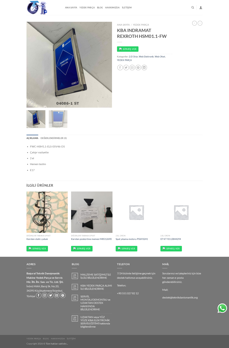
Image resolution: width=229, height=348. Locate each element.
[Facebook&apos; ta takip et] (38, 295)
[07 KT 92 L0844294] (181, 212)
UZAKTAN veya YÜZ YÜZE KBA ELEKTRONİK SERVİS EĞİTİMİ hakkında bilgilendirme (95, 321)
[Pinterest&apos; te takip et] (63, 295)
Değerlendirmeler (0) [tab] (54, 138)
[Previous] (32, 64)
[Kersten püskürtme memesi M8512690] (91, 212)
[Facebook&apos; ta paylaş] (120, 67)
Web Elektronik (146, 56)
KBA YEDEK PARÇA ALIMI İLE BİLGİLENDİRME (96, 287)
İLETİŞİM (127, 7)
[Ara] (192, 7)
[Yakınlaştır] (31, 103)
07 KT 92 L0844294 (170, 239)
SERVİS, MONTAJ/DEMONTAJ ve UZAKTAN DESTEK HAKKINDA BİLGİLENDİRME (95, 303)
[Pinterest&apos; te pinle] (138, 67)
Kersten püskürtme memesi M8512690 (91, 239)
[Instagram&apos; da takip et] (44, 295)
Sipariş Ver (129, 49)
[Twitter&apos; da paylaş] (126, 67)
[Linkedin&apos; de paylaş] (144, 67)
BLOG (100, 7)
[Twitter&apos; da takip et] (50, 295)
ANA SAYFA (71, 7)
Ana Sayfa (123, 24)
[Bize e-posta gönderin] (57, 295)
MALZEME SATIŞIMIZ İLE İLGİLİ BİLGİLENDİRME (95, 276)
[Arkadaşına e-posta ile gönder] (132, 67)
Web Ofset (160, 56)
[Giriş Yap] (201, 7)
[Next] (106, 64)
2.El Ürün (133, 56)
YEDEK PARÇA (87, 7)
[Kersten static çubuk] (47, 212)
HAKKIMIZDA (112, 7)
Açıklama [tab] (32, 138)
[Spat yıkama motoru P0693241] (136, 212)
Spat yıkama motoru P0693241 (132, 239)
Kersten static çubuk (37, 239)
